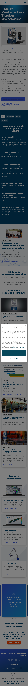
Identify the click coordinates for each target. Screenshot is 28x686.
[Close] (25, 325)
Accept (14, 351)
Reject (14, 354)
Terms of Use (22, 347)
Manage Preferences (14, 358)
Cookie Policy (14, 347)
